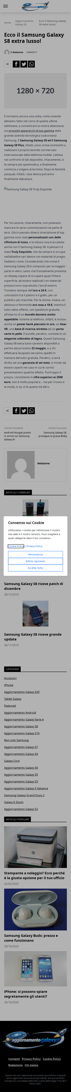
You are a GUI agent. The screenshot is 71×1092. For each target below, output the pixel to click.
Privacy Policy (34, 546)
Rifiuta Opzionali (35, 561)
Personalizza (35, 554)
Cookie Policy (16, 546)
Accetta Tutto (35, 568)
